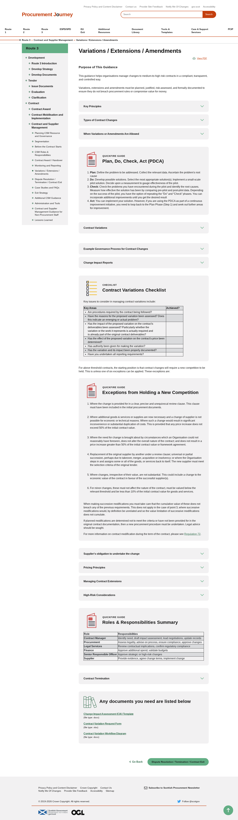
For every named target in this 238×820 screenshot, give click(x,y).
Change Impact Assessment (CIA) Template (109, 714)
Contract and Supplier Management (53, 40)
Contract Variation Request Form (102, 723)
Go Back (137, 761)
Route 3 (26, 40)
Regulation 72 (192, 534)
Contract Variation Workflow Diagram (105, 733)
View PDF (202, 58)
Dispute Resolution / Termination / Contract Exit (178, 762)
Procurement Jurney (47, 14)
